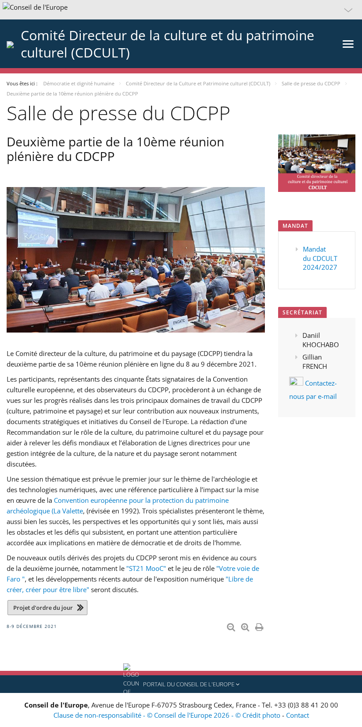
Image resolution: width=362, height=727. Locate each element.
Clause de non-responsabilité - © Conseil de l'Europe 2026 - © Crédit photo (167, 715)
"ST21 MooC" (146, 568)
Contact (297, 715)
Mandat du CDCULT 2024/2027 (320, 258)
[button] (181, 9)
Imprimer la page (260, 625)
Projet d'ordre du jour (43, 608)
